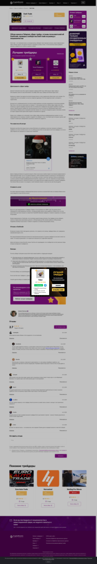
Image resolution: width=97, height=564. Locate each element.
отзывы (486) (58, 290)
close (65, 269)
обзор (58, 285)
